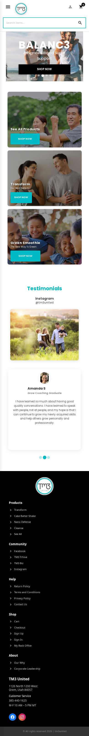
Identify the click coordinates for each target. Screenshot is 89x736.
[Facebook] (12, 717)
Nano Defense (20, 522)
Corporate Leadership (24, 669)
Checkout (17, 627)
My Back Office (20, 645)
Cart (14, 621)
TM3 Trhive (18, 557)
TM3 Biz (16, 563)
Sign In (16, 640)
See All (15, 534)
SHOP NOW (44, 69)
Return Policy (19, 586)
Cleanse (16, 528)
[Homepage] (21, 7)
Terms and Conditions (24, 592)
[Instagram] (22, 717)
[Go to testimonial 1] (40, 457)
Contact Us (18, 604)
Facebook (17, 551)
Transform (17, 510)
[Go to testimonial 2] (44, 457)
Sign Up (16, 633)
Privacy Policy (20, 598)
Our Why (17, 663)
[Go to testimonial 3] (48, 457)
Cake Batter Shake (22, 516)
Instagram (17, 569)
